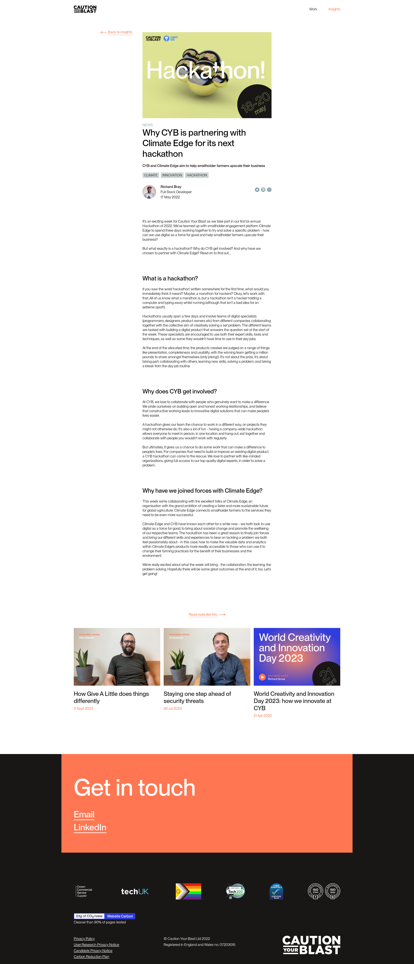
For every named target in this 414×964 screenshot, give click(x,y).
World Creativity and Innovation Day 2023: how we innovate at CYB (294, 701)
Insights (334, 9)
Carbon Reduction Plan (91, 956)
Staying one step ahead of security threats (197, 697)
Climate (151, 175)
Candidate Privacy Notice (93, 950)
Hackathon (197, 175)
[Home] (85, 9)
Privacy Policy (84, 939)
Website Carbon (120, 916)
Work (313, 9)
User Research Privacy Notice (96, 945)
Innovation (172, 175)
